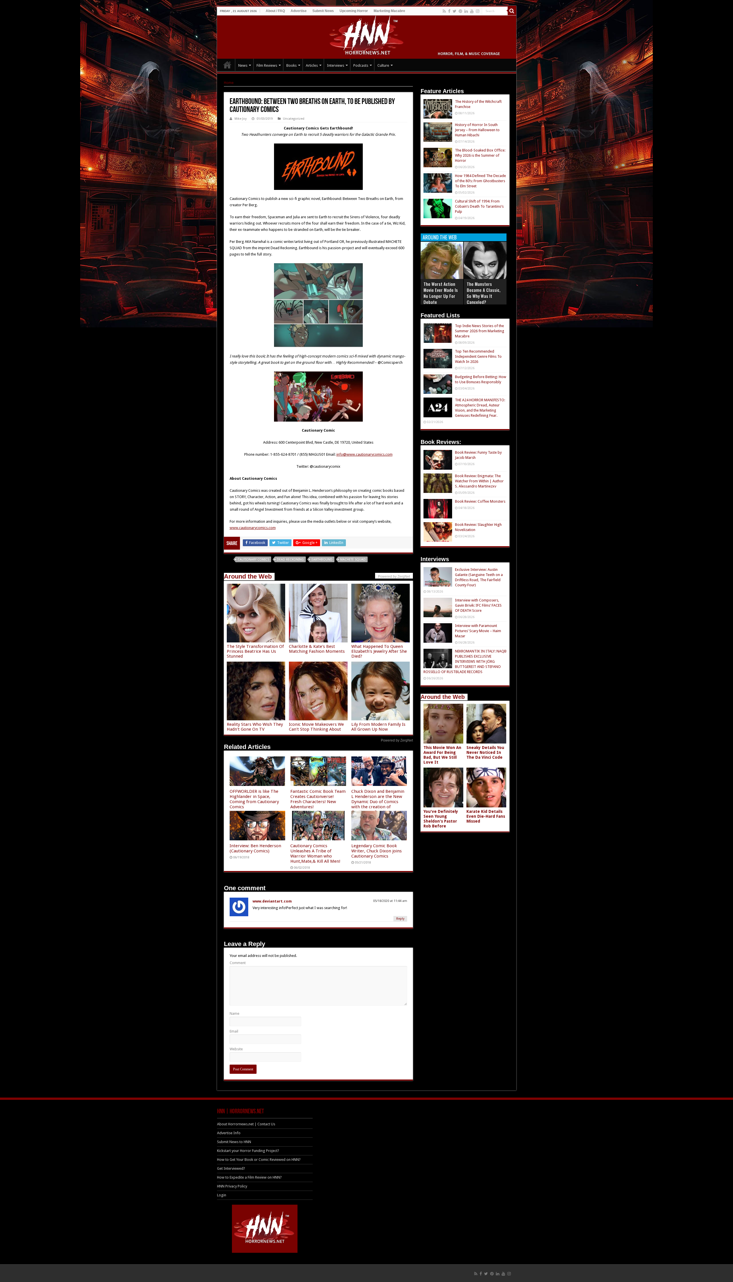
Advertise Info (229, 1133)
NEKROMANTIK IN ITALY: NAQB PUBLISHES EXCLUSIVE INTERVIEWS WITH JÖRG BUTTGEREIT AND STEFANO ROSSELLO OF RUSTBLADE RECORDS (465, 661)
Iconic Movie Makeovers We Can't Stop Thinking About (316, 727)
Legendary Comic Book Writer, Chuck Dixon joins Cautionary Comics (376, 851)
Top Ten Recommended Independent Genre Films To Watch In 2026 (478, 356)
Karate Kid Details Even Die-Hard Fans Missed (485, 816)
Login (221, 1195)
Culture (383, 65)
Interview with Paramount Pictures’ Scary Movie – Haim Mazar (478, 631)
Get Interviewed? (231, 1168)
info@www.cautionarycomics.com (364, 454)
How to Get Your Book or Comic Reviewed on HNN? (259, 1159)
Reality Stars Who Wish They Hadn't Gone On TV (255, 727)
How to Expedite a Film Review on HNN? (249, 1177)
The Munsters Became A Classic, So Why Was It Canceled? (484, 293)
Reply (400, 919)
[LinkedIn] (466, 11)
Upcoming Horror (354, 11)
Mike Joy (241, 119)
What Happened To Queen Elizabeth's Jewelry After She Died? (379, 651)
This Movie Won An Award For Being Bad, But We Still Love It (442, 754)
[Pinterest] (460, 11)
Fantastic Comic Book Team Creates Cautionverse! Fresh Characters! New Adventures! (318, 799)
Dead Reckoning (290, 559)
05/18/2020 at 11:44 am (390, 901)
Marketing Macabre (389, 11)
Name (234, 1013)
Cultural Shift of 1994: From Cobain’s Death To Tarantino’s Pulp (479, 206)
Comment (238, 963)
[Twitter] (454, 11)
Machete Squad (353, 559)
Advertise (299, 11)
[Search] (512, 11)
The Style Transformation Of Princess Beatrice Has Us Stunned (255, 651)
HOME (227, 65)
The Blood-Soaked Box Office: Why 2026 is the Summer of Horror (480, 155)
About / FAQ (275, 11)
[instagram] (477, 11)
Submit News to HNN (234, 1142)
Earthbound (322, 559)
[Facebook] (449, 11)
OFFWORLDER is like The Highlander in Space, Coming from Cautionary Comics (254, 799)
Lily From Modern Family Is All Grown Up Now (378, 727)
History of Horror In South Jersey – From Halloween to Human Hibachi (477, 130)
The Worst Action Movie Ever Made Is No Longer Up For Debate (440, 293)
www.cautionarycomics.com (253, 528)
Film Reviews (267, 65)
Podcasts (360, 65)
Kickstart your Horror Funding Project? (248, 1151)
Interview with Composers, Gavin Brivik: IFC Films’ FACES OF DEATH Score (478, 605)
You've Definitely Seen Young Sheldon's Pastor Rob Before (440, 818)
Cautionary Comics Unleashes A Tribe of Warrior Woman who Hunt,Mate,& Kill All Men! (315, 853)
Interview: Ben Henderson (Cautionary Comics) (255, 848)
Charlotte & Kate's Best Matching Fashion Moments (317, 649)
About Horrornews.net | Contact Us (246, 1124)
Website (236, 1049)
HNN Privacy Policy (232, 1186)
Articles (312, 65)
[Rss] (444, 11)
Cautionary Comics (253, 559)
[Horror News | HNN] (366, 36)
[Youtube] (472, 11)
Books (291, 65)
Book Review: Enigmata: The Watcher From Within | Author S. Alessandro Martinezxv (479, 481)
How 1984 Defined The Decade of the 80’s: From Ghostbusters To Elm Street (480, 181)
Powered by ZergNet (397, 740)
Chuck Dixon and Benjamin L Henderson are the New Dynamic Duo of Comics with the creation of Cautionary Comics (377, 802)
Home (229, 82)
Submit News (323, 11)
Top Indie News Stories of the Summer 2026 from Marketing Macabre (479, 331)
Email (234, 1031)
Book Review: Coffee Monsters (480, 501)
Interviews (335, 65)
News (242, 65)
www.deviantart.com (272, 901)
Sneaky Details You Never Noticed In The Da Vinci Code (485, 752)
